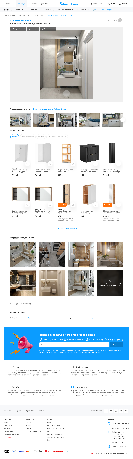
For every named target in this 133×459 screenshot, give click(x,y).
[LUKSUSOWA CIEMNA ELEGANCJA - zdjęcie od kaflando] (23, 283)
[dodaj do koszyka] (27, 163)
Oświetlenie (8, 425)
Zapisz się (117, 345)
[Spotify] (126, 411)
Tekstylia (7, 428)
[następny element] (122, 119)
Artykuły (41, 411)
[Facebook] (106, 411)
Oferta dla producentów (55, 428)
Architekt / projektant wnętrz (20, 20)
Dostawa (29, 422)
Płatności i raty (31, 425)
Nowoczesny (90, 318)
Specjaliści (44, 4)
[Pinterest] (121, 411)
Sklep (8, 4)
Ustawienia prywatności (55, 437)
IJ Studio (112, 20)
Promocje (7, 437)
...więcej (97, 352)
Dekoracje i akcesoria (11, 434)
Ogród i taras (9, 431)
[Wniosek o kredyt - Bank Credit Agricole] (70, 451)
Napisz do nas (117, 442)
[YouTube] (111, 411)
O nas (49, 422)
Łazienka (31, 318)
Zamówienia (30, 420)
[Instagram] (116, 411)
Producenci (33, 4)
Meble (6, 422)
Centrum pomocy (119, 446)
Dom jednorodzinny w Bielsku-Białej (49, 109)
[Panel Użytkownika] (111, 3)
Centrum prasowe (53, 425)
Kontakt (50, 440)
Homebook (51, 420)
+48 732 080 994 (120, 423)
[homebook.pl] (69, 3)
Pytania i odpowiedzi (33, 431)
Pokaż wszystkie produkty (66, 228)
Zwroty (28, 428)
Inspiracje (21, 4)
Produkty (7, 411)
